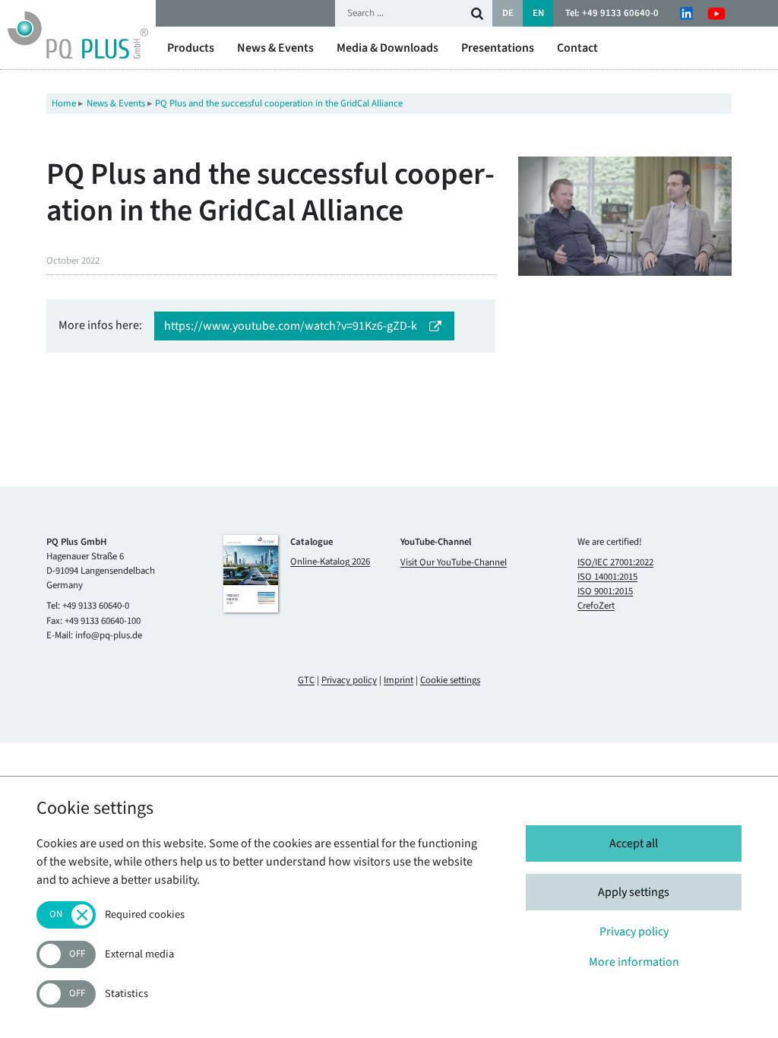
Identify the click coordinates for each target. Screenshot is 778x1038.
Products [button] (190, 48)
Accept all (633, 843)
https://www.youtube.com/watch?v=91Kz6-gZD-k (290, 326)
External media (139, 955)
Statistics (126, 994)
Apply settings (633, 892)
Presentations (497, 48)
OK (477, 13)
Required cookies (145, 915)
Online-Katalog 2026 (330, 561)
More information (634, 962)
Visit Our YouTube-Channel (453, 562)
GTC (306, 680)
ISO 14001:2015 (607, 577)
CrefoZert (596, 605)
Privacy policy (349, 680)
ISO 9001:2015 (605, 591)
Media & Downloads (387, 48)
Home (64, 103)
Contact (577, 48)
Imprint (398, 680)
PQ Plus (78, 35)
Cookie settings (450, 680)
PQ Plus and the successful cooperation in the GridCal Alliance (279, 103)
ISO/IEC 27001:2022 (615, 562)
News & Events (275, 48)
